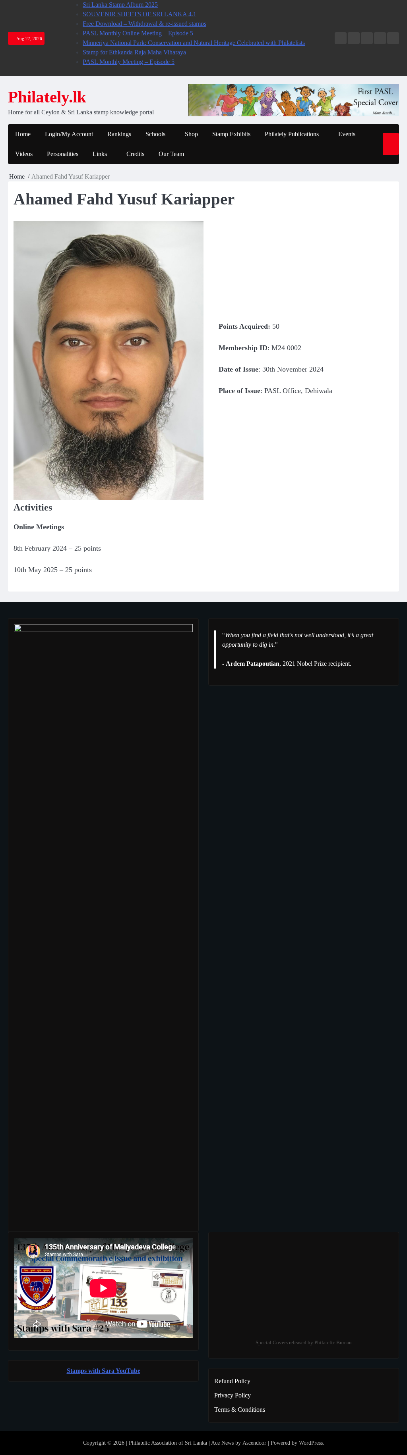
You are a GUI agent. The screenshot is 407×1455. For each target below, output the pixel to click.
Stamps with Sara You (96, 1370)
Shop (191, 134)
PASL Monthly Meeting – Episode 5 (128, 61)
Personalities (62, 153)
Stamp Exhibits (231, 134)
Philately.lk (47, 97)
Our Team (171, 153)
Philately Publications (292, 134)
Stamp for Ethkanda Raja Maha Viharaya (134, 52)
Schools (155, 134)
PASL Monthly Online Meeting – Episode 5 (138, 33)
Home (23, 134)
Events (346, 134)
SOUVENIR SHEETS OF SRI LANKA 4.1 (139, 14)
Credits (135, 153)
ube (135, 1370)
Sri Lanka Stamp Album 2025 (120, 4)
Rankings (119, 134)
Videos (24, 153)
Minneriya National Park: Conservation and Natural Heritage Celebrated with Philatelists (194, 42)
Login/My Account (69, 134)
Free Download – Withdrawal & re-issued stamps (144, 23)
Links (100, 153)
